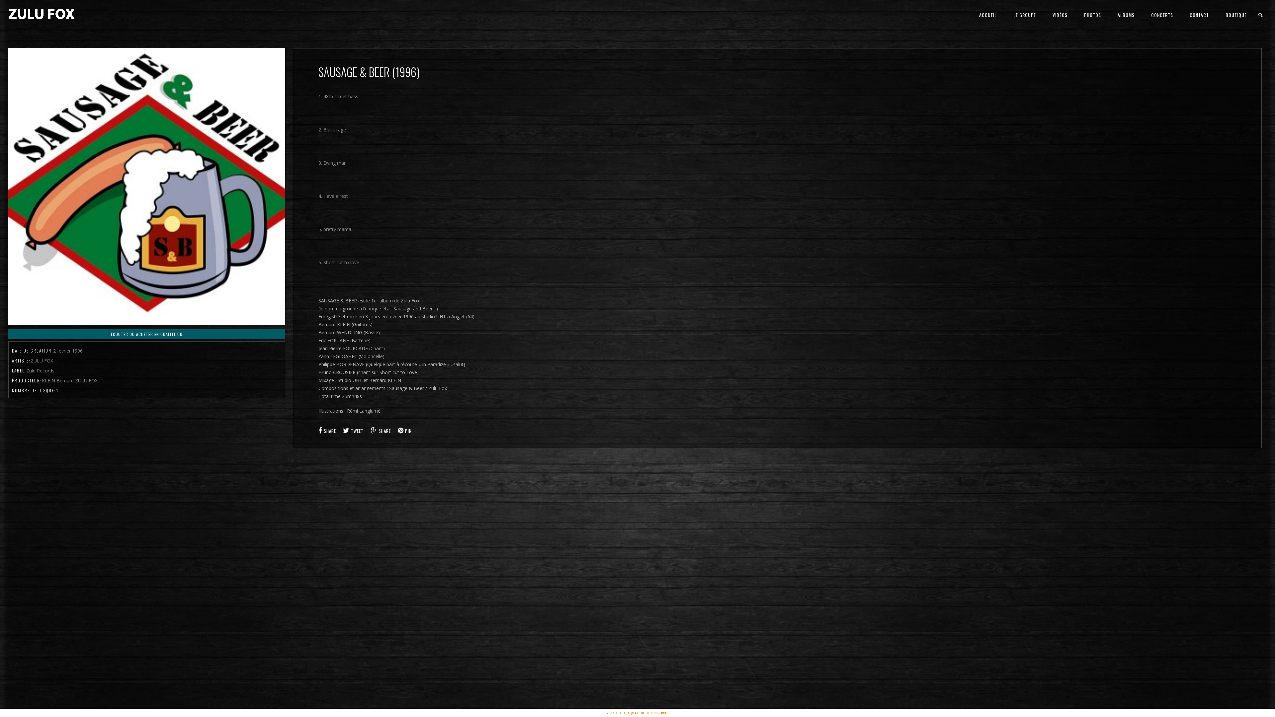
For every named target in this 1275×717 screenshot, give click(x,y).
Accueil (988, 14)
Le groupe (1024, 14)
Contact (1199, 14)
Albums (1126, 14)
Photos (1092, 14)
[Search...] (1261, 15)
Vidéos (1060, 14)
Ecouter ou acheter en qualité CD (147, 334)
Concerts (1162, 14)
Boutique (1236, 14)
